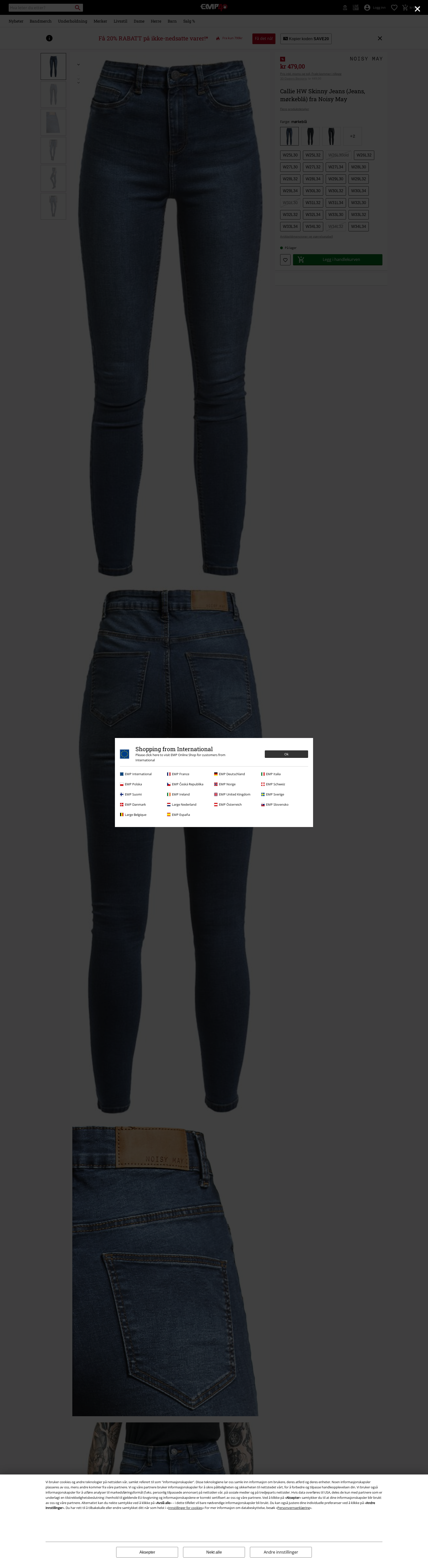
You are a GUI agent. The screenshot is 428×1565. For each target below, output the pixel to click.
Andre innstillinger (281, 1552)
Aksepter (147, 1552)
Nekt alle (214, 1552)
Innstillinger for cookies (185, 1507)
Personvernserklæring (293, 1507)
